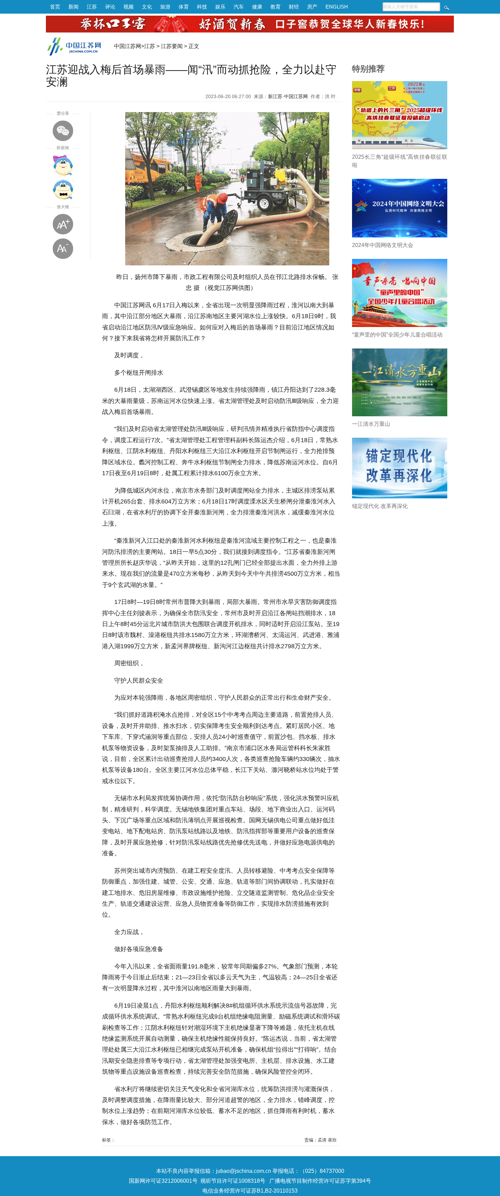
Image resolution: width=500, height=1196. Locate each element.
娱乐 (220, 7)
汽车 (239, 7)
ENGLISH (337, 7)
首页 (55, 7)
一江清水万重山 (371, 424)
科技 (202, 7)
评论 (110, 7)
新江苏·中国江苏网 (288, 96)
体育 (184, 7)
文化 (147, 7)
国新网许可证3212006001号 (163, 1181)
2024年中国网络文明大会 (382, 245)
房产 (312, 7)
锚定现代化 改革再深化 (380, 506)
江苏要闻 (172, 46)
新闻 (73, 7)
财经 (294, 7)
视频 (128, 7)
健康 (257, 7)
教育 (275, 7)
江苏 (92, 7)
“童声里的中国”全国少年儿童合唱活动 (397, 335)
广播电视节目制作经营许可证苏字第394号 (320, 1181)
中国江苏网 (127, 46)
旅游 (165, 7)
